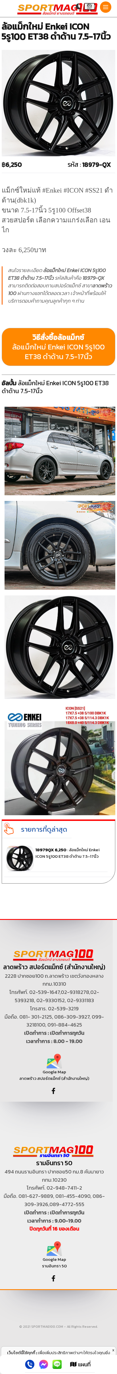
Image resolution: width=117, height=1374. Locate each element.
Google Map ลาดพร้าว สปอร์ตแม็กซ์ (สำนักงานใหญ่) (54, 1075)
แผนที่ (84, 1364)
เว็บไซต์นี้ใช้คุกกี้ (21, 1352)
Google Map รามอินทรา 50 (54, 1262)
